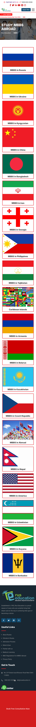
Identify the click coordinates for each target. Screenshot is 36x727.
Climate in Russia (8, 638)
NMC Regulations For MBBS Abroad (14, 656)
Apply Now (26, 10)
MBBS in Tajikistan (18, 283)
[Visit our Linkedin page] (16, 5)
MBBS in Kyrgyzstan (18, 123)
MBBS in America (18, 496)
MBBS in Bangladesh (18, 176)
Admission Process (9, 642)
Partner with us (12, 2)
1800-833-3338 (26, 2)
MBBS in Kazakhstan (18, 389)
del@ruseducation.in (23, 680)
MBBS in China (18, 150)
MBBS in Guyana (18, 549)
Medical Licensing (9, 652)
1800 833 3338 (9, 680)
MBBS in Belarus (18, 363)
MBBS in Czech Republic (18, 416)
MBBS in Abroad (18, 442)
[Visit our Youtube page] (19, 5)
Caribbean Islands (18, 309)
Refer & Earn (7, 645)
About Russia (7, 635)
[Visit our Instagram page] (25, 5)
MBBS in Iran (18, 203)
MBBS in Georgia (18, 230)
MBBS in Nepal (18, 469)
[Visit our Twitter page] (13, 5)
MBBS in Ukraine (18, 96)
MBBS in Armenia (18, 336)
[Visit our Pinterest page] (22, 5)
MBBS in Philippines (18, 256)
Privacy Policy (7, 659)
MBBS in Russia (18, 70)
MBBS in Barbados (18, 575)
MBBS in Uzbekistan (18, 522)
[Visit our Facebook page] (11, 5)
